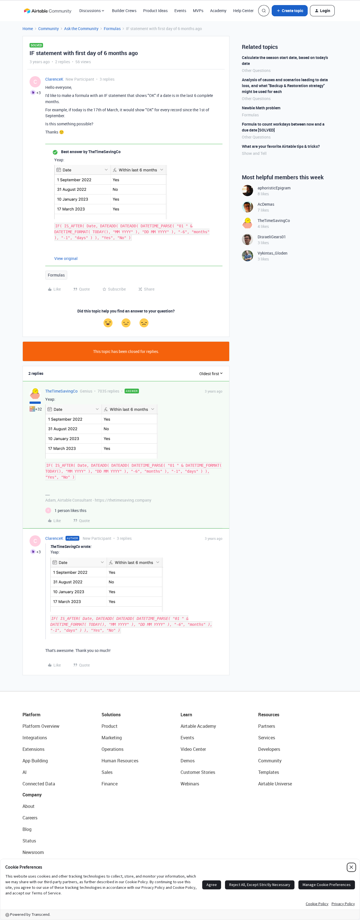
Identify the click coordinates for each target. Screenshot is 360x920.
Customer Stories (198, 772)
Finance (110, 784)
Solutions (111, 714)
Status (29, 841)
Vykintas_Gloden (272, 253)
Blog (27, 829)
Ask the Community (81, 28)
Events (180, 10)
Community (48, 28)
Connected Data (38, 784)
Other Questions (256, 70)
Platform (31, 714)
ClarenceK (54, 79)
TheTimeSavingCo (61, 391)
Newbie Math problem (261, 107)
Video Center (193, 749)
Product (110, 726)
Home (27, 28)
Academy (218, 10)
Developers (269, 749)
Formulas (112, 28)
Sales (107, 772)
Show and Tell (254, 153)
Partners (266, 726)
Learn (186, 714)
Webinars (190, 784)
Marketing (112, 738)
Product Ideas (155, 10)
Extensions (33, 749)
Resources (268, 714)
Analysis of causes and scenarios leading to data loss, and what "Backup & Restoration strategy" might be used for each (285, 85)
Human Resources (120, 761)
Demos (188, 761)
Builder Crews (124, 10)
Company (32, 795)
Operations (112, 749)
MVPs (198, 10)
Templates (268, 772)
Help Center (243, 10)
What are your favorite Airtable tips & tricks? (281, 146)
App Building (35, 761)
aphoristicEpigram (274, 188)
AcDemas (266, 204)
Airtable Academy (198, 726)
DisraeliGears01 (272, 236)
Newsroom (33, 852)
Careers (29, 818)
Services (266, 738)
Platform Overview (40, 726)
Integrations (34, 738)
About (28, 806)
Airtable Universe (275, 784)
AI (24, 772)
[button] (290, 10)
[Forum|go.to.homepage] (47, 10)
